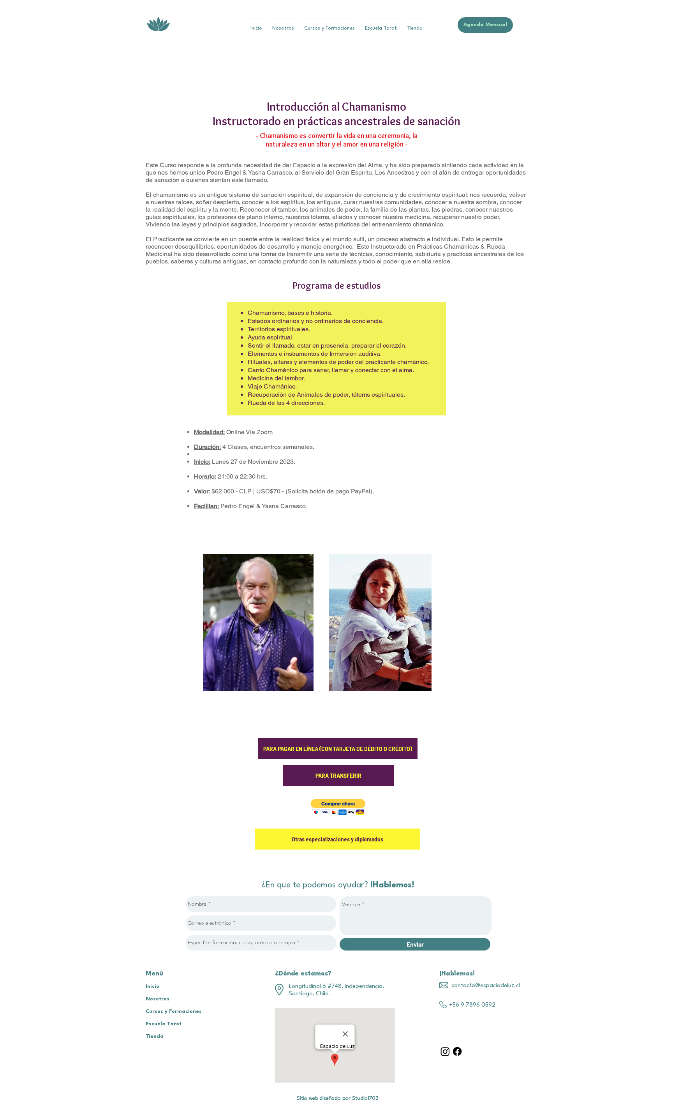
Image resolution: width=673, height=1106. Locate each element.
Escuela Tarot (163, 1023)
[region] (258, 622)
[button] (338, 807)
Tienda (155, 1036)
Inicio (152, 986)
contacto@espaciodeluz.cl (485, 986)
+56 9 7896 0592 (472, 1005)
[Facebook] (457, 1051)
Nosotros (157, 999)
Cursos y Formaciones (174, 1011)
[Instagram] (445, 1051)
